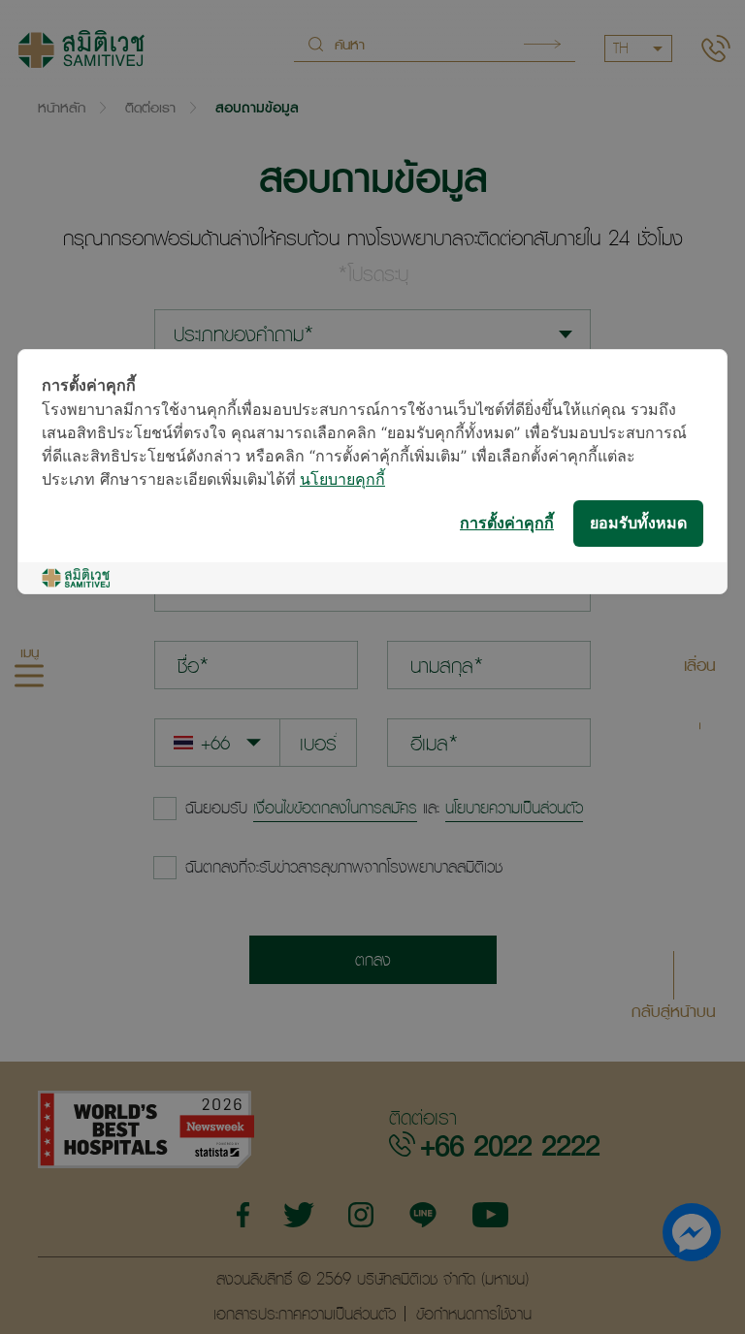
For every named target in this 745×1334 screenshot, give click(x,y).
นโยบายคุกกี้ (342, 480)
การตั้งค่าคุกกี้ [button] (507, 524)
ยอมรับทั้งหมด (638, 524)
